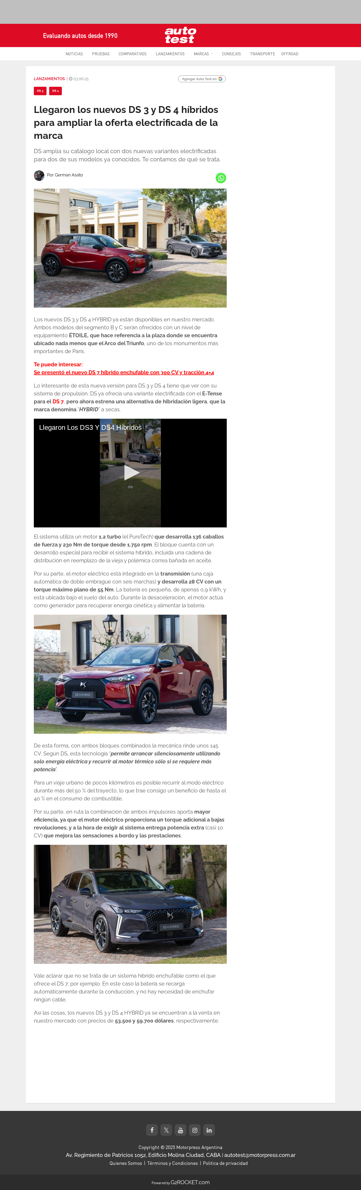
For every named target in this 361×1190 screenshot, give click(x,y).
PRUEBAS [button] (101, 53)
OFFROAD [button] (289, 53)
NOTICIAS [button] (74, 53)
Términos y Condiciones (172, 1163)
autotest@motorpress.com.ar (259, 1155)
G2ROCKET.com (190, 1182)
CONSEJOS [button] (231, 53)
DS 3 (40, 91)
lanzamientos (49, 78)
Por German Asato (65, 174)
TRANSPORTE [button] (262, 53)
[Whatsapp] (221, 178)
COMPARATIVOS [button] (133, 53)
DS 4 (55, 91)
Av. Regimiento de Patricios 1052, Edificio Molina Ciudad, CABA (143, 1155)
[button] (130, 472)
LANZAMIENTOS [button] (170, 53)
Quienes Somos (125, 1163)
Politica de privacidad (225, 1163)
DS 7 (58, 401)
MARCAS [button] (201, 53)
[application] (130, 473)
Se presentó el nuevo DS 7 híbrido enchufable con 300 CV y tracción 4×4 (124, 372)
